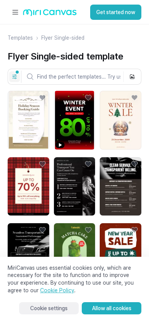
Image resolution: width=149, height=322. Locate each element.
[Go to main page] (50, 14)
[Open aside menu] (15, 12)
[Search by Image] (132, 76)
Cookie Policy (57, 290)
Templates (20, 38)
